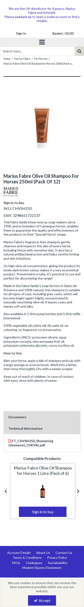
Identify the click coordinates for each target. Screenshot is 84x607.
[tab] (42, 417)
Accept (44, 600)
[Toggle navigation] (42, 42)
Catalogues (34, 563)
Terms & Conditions (27, 558)
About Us (43, 553)
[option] (42, 491)
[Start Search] (79, 51)
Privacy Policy (57, 558)
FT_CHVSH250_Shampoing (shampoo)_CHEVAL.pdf (30, 443)
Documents (17, 417)
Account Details (19, 553)
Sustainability (57, 563)
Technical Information (25, 428)
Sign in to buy (14, 203)
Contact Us (64, 553)
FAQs (16, 563)
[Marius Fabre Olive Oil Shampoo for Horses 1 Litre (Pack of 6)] (42, 491)
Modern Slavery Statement (42, 568)
